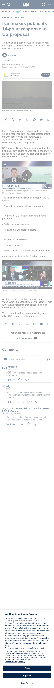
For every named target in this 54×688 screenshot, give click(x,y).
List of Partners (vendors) (15, 662)
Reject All (27, 676)
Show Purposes (27, 683)
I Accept (27, 668)
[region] (27, 649)
